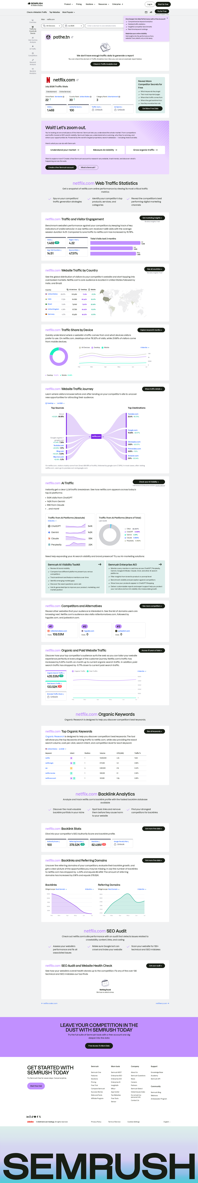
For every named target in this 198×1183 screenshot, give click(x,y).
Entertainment (51, 92)
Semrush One (96, 1072)
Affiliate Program (97, 1098)
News (133, 1079)
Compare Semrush (98, 1089)
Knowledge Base (157, 1072)
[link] (37, 12)
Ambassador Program (159, 1099)
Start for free (163, 4)
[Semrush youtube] (35, 1116)
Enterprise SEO (116, 1076)
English (166, 1122)
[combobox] (115, 26)
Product (67, 4)
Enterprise (116, 4)
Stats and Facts (96, 1095)
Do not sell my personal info (136, 1096)
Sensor (113, 1102)
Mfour (113, 1089)
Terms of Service (114, 1122)
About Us (134, 1072)
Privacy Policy (96, 1122)
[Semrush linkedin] (27, 1116)
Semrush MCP (116, 1072)
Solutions (89, 4)
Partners (134, 1085)
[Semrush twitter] (40, 1116)
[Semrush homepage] (35, 4)
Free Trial (94, 1085)
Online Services (65, 92)
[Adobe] (30, 1121)
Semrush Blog (156, 1092)
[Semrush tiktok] (32, 1116)
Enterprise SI (115, 1082)
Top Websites (116, 1095)
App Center (115, 1092)
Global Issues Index (138, 1092)
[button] (146, 12)
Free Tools (114, 1098)
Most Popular (67, 12)
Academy (154, 1076)
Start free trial (36, 1086)
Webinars (154, 1095)
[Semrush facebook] (37, 1116)
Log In (149, 4)
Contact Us (135, 1100)
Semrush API (155, 1079)
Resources (102, 4)
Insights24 (114, 1085)
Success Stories (97, 1092)
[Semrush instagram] (30, 1116)
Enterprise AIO (116, 1079)
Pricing (79, 4)
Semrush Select (137, 1089)
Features (94, 1076)
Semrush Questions (138, 1076)
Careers (134, 1082)
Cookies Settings (133, 1122)
